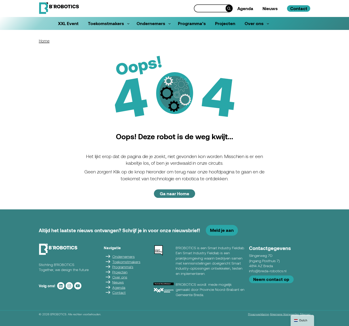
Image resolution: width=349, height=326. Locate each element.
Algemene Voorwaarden (284, 314)
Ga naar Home (174, 193)
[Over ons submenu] (268, 23)
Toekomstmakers (126, 262)
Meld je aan (222, 230)
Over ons (119, 277)
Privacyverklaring (258, 314)
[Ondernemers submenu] (169, 23)
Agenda (118, 287)
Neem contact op (271, 279)
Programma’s (122, 267)
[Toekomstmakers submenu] (128, 23)
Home (44, 40)
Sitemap (305, 314)
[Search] (229, 8)
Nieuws (118, 282)
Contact (119, 292)
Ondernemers (123, 256)
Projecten (119, 272)
